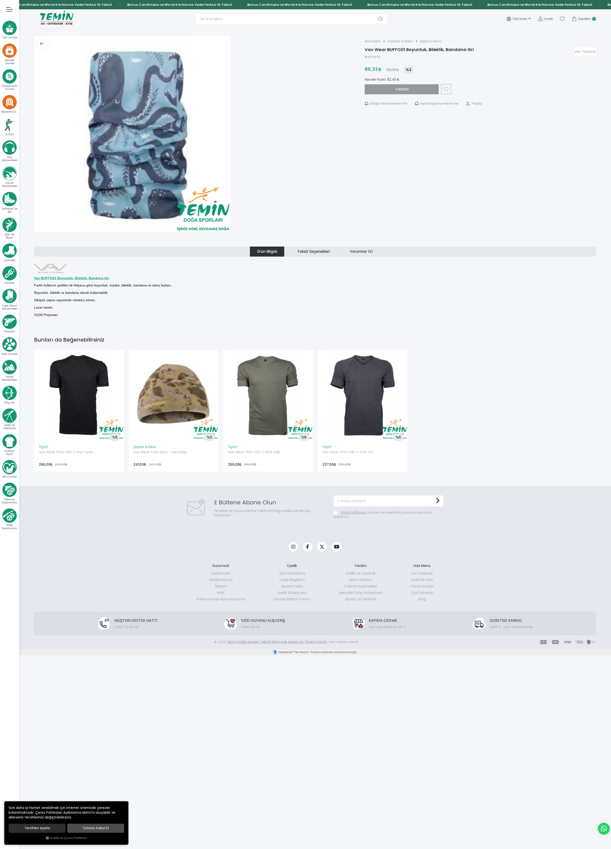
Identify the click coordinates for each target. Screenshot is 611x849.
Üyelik (292, 565)
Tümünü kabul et (96, 828)
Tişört (43, 446)
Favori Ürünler (422, 586)
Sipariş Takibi (292, 586)
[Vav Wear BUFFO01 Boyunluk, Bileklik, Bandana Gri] (132, 134)
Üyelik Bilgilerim (292, 579)
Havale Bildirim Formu (292, 599)
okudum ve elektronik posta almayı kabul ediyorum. (383, 514)
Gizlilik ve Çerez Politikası (68, 837)
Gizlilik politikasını (353, 512)
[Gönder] (437, 501)
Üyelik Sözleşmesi (292, 592)
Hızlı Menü (422, 565)
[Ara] (381, 19)
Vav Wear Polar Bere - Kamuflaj (159, 452)
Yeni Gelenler (422, 573)
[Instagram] (293, 547)
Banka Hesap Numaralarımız (221, 599)
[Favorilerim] (562, 19)
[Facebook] (307, 547)
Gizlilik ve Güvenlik (361, 573)
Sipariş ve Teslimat (360, 599)
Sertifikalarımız (221, 579)
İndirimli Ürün (422, 579)
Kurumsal (221, 565)
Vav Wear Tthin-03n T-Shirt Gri (347, 452)
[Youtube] (337, 547)
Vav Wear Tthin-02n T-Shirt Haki (254, 452)
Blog (422, 599)
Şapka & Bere (144, 446)
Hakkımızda (221, 573)
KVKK (221, 592)
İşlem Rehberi (360, 579)
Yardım (360, 565)
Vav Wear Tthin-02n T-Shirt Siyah (66, 452)
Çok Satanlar (422, 592)
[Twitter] (322, 547)
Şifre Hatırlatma (292, 573)
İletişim (221, 586)
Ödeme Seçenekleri (360, 586)
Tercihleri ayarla (37, 828)
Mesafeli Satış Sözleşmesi (360, 592)
